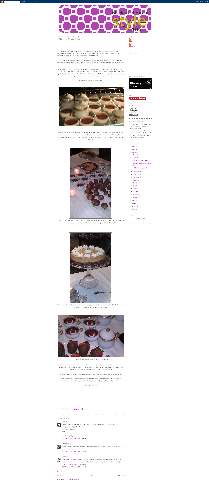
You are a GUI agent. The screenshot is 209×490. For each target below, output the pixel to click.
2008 (133, 209)
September (136, 177)
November (136, 171)
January (135, 197)
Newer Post (60, 475)
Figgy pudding (102, 411)
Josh (131, 39)
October (135, 174)
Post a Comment (62, 472)
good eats (111, 411)
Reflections (136, 157)
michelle (132, 46)
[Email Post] (81, 409)
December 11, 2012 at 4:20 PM (74, 439)
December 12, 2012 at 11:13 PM (75, 467)
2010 (133, 203)
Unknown (133, 44)
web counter (140, 221)
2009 (133, 206)
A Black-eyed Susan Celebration (69, 39)
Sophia (64, 444)
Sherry (64, 457)
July (134, 183)
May (134, 186)
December (136, 155)
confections (91, 411)
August (135, 180)
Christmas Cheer (79, 411)
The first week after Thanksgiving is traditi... (141, 167)
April (135, 188)
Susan (131, 41)
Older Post (121, 475)
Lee (63, 421)
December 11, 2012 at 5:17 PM (74, 452)
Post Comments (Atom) (72, 479)
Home (91, 475)
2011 (133, 200)
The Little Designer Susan (140, 160)
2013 (133, 149)
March (135, 191)
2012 (133, 152)
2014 (133, 147)
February (136, 194)
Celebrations (68, 411)
